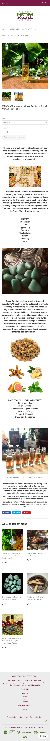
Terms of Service (35, 717)
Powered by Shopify (36, 727)
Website (25, 693)
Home (4, 29)
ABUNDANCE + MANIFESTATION (21, 29)
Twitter (25, 702)
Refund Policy (23, 717)
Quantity (5, 128)
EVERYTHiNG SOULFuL (19, 727)
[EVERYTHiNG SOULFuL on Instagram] (46, 721)
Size (3, 118)
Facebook (25, 699)
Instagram (25, 696)
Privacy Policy (12, 717)
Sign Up (25, 710)
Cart (46, 3)
